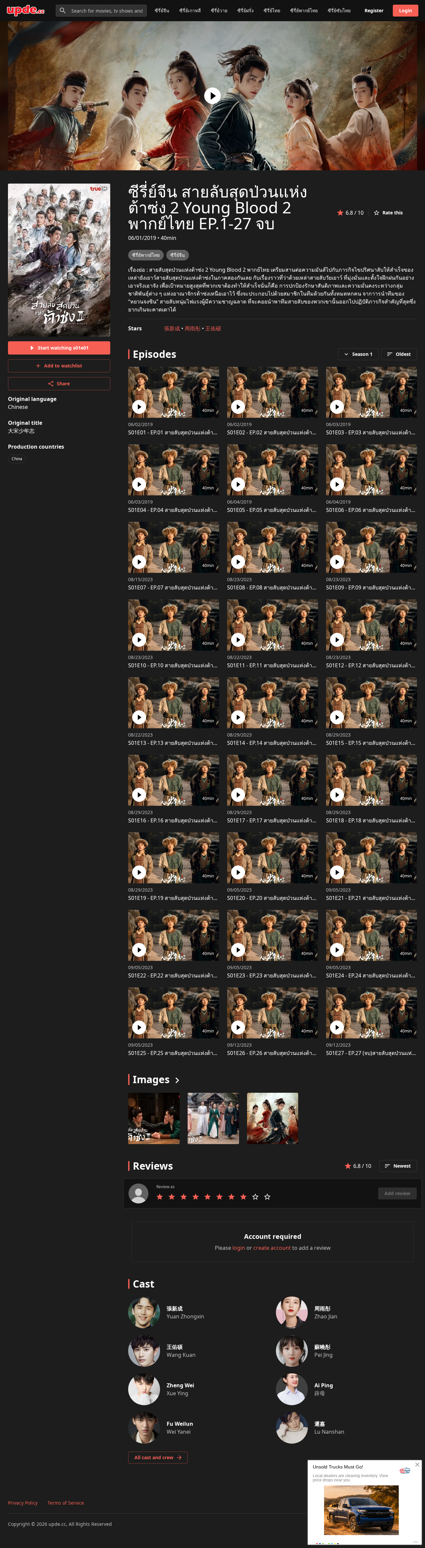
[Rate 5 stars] (207, 1197)
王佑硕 (213, 328)
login (238, 1247)
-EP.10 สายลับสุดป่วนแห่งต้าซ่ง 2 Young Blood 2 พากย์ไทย (206, 665)
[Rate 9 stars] (255, 1197)
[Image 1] (213, 1118)
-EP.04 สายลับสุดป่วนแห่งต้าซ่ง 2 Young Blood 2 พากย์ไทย (206, 510)
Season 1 (362, 354)
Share (63, 383)
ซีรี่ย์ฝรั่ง (245, 10)
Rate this (392, 212)
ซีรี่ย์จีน (162, 10)
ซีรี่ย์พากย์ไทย (304, 10)
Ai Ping (323, 1385)
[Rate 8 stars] (243, 1197)
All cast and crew (153, 1457)
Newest (402, 1166)
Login (405, 10)
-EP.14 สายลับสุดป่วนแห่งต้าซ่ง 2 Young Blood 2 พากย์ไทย (305, 742)
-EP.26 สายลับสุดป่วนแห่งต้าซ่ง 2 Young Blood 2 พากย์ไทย (305, 1053)
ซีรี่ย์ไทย (272, 10)
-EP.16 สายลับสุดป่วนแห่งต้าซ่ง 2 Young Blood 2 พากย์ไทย (206, 820)
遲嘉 (319, 1423)
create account (272, 1247)
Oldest (403, 354)
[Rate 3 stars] (184, 1197)
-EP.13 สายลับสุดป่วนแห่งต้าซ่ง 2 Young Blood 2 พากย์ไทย (206, 742)
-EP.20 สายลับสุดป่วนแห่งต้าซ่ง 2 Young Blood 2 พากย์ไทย (305, 898)
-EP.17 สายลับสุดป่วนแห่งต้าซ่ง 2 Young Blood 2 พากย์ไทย (305, 820)
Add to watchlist (63, 365)
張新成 (172, 328)
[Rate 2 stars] (172, 1197)
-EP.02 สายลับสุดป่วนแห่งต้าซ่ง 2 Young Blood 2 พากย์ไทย (305, 432)
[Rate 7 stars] (231, 1197)
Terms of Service (65, 1503)
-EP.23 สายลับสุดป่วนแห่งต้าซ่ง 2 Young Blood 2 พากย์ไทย (305, 975)
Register (374, 10)
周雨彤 (193, 328)
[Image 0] (154, 1118)
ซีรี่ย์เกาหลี (190, 10)
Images (151, 1079)
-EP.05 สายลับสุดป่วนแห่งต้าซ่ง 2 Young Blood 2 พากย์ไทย (305, 510)
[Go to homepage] (25, 11)
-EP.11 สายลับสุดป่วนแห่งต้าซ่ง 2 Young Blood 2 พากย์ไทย (305, 665)
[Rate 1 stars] (160, 1197)
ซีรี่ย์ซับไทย (339, 10)
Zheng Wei (180, 1385)
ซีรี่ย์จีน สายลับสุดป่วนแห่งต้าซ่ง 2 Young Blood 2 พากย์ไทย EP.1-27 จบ (217, 207)
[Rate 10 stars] (267, 1197)
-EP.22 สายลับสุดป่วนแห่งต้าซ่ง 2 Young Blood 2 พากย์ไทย (206, 975)
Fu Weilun (180, 1423)
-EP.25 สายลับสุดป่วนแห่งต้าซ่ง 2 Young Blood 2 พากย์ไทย (206, 1053)
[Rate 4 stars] (196, 1197)
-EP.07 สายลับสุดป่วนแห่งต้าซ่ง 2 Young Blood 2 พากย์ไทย (206, 587)
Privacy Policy (23, 1503)
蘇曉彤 (322, 1347)
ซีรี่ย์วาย (219, 10)
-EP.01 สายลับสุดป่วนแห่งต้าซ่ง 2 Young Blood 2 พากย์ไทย (206, 432)
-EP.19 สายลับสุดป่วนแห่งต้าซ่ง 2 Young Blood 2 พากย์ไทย (206, 898)
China (17, 459)
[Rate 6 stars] (219, 1197)
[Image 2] (272, 1118)
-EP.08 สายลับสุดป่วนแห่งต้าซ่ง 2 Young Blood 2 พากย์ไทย (305, 587)
